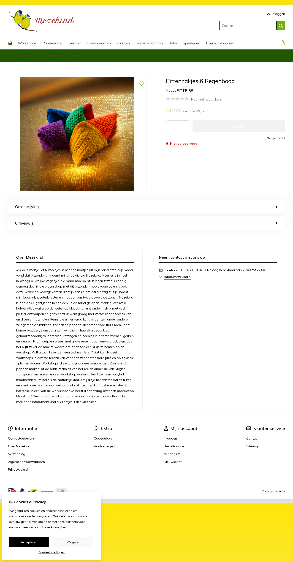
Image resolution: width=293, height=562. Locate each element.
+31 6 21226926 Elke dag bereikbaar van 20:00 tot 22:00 (222, 270)
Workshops (27, 43)
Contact (252, 438)
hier (64, 527)
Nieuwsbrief (173, 462)
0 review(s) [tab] (25, 223)
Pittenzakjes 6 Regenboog (61, 56)
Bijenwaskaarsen (220, 43)
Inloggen (170, 438)
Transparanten (99, 43)
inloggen (278, 14)
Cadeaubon (103, 438)
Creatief (74, 43)
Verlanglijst (172, 454)
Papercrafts (52, 43)
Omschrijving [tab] (27, 206)
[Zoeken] (281, 25)
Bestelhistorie (174, 446)
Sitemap (252, 446)
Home (12, 56)
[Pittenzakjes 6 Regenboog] (77, 190)
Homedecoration (149, 43)
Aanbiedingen (104, 446)
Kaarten (123, 43)
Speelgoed (191, 43)
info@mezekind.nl (177, 277)
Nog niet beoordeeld (206, 99)
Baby (172, 43)
